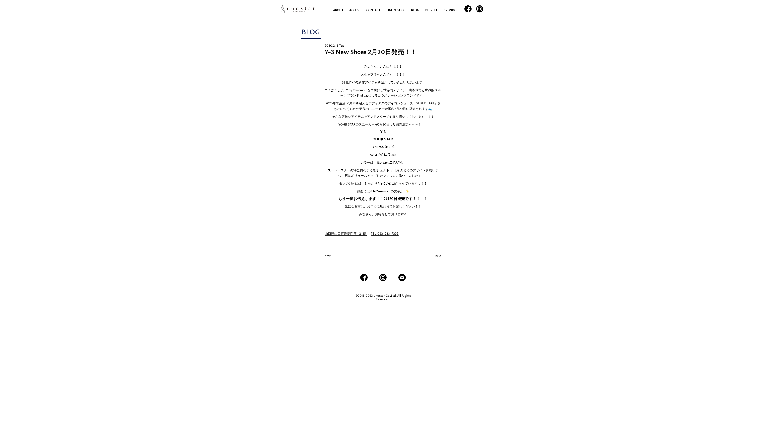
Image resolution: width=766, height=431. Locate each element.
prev (328, 256)
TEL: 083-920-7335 (385, 233)
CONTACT (373, 10)
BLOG (415, 10)
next (438, 256)
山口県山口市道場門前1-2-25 (346, 233)
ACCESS (354, 10)
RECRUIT (431, 10)
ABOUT (338, 10)
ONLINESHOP (396, 10)
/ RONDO (450, 10)
